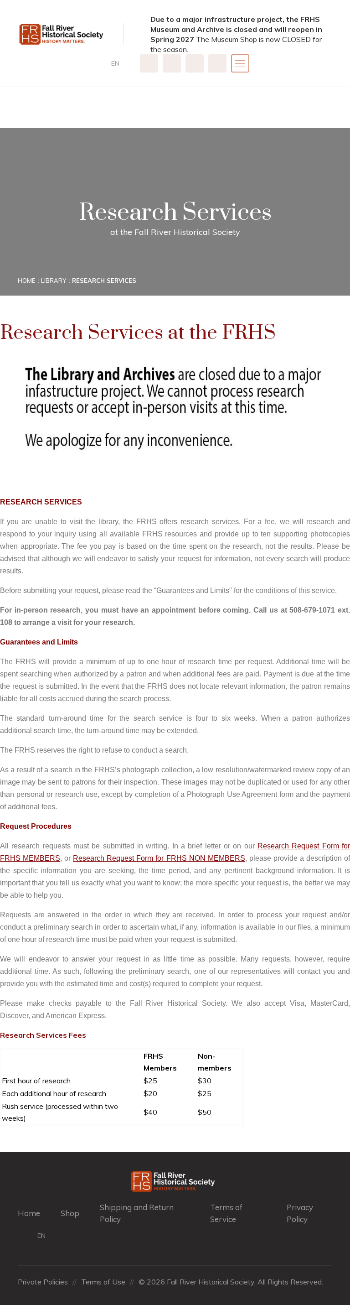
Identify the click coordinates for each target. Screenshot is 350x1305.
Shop (70, 1213)
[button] (118, 63)
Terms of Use (103, 1281)
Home (26, 280)
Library (53, 280)
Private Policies (43, 1281)
